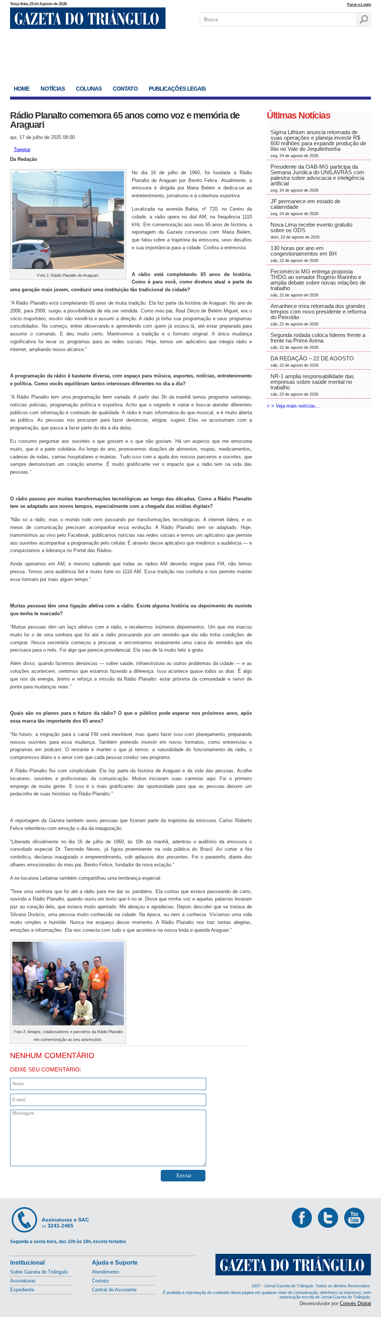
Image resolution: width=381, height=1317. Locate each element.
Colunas (89, 88)
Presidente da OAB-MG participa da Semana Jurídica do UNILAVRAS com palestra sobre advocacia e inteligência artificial (317, 177)
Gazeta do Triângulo (88, 18)
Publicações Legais (177, 88)
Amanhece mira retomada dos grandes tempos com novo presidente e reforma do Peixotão (318, 314)
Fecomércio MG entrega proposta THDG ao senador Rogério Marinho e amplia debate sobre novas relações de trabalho (318, 282)
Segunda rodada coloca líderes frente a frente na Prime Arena (317, 341)
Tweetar (22, 149)
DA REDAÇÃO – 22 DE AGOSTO (312, 361)
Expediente (22, 1289)
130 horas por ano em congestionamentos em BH (304, 254)
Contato (125, 88)
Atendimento (105, 1272)
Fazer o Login (359, 4)
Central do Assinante (114, 1289)
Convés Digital (355, 1303)
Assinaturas (23, 1281)
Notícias (53, 88)
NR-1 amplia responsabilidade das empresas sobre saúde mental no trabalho (312, 384)
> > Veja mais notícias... (293, 406)
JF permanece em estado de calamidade (305, 207)
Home (21, 88)
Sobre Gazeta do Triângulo (39, 1272)
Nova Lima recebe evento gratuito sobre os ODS (311, 230)
